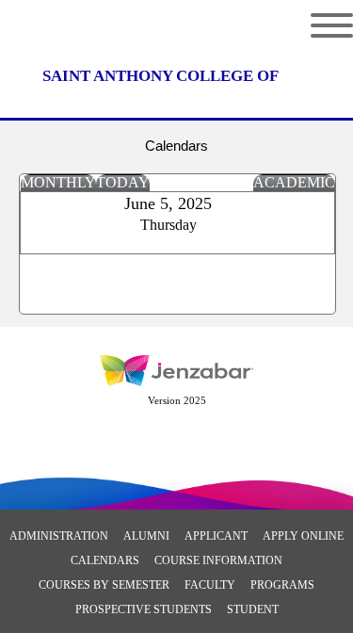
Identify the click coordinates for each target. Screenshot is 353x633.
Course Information (218, 560)
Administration (58, 536)
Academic (294, 182)
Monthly (58, 182)
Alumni (146, 536)
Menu (317, 25)
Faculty (210, 585)
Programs (282, 585)
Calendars (105, 560)
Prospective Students (143, 609)
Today (123, 182)
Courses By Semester (104, 585)
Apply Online (303, 536)
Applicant (216, 536)
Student (253, 609)
